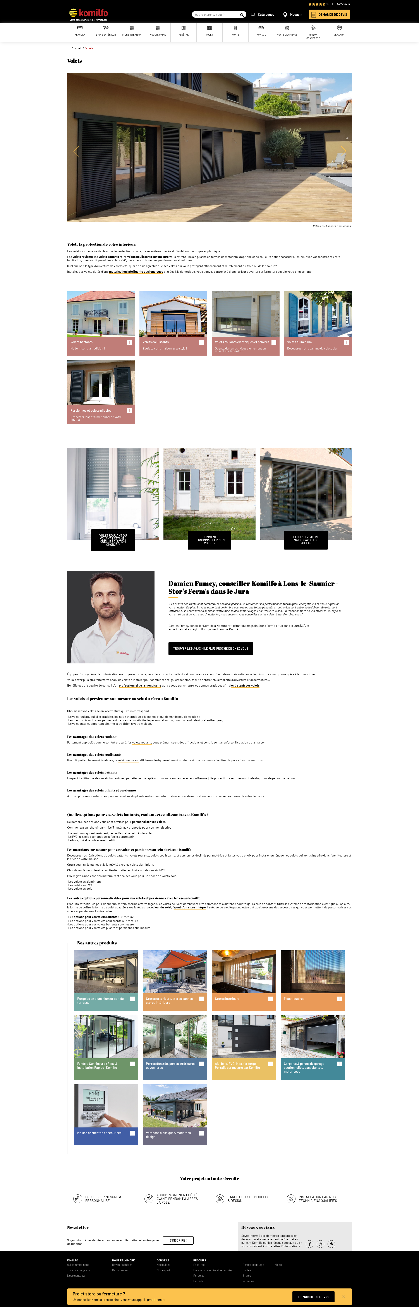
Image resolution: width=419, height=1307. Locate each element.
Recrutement (120, 1270)
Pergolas (198, 1275)
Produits (199, 1260)
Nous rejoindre (123, 1260)
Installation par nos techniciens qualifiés (318, 1199)
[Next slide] (343, 151)
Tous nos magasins (78, 1270)
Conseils (163, 1260)
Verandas (248, 1281)
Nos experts (164, 1270)
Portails (198, 1281)
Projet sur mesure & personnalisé (103, 1199)
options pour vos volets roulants (95, 917)
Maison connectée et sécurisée (212, 1270)
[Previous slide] (75, 151)
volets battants (111, 778)
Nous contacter (77, 1275)
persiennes (115, 796)
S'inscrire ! (178, 1240)
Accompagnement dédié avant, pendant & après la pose (177, 1198)
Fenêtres (198, 1264)
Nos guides (163, 1264)
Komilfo (72, 1260)
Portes (247, 1270)
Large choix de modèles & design (248, 1199)
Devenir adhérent (123, 1264)
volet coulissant (128, 760)
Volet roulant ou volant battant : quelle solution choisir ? (113, 540)
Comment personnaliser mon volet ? (210, 540)
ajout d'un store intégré (190, 907)
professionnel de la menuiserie (140, 685)
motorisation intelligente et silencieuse (136, 271)
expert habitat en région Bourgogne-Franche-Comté (203, 629)
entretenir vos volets (245, 685)
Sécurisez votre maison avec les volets (306, 540)
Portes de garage (253, 1264)
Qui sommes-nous (78, 1264)
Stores (247, 1275)
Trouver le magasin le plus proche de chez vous (210, 648)
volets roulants (142, 742)
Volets (278, 1264)
